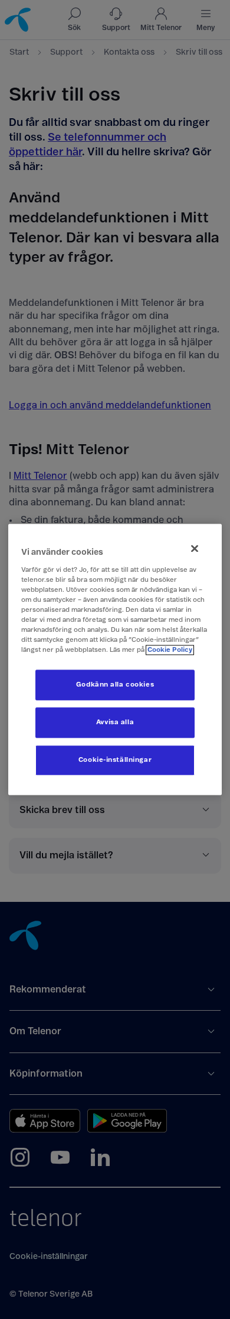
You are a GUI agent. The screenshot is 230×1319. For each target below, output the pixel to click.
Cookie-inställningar (115, 760)
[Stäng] (195, 548)
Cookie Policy (169, 650)
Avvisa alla (115, 723)
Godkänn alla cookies (115, 685)
